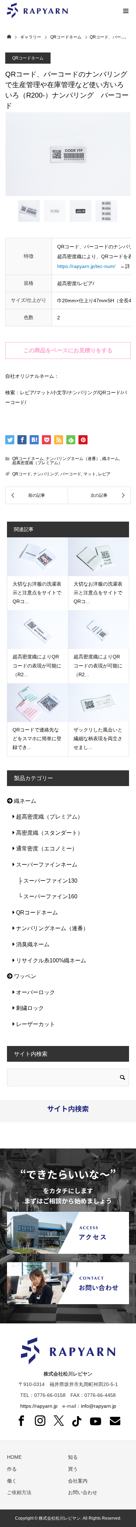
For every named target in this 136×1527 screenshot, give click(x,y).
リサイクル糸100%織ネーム (50, 960)
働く (12, 1481)
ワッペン (24, 976)
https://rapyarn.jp (39, 1406)
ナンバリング (45, 474)
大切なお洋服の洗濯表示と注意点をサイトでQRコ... (37, 592)
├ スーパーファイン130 (45, 881)
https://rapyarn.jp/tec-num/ (86, 266)
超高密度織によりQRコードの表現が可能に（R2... (37, 665)
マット (89, 474)
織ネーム (110, 458)
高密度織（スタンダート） (49, 833)
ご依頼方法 (19, 1492)
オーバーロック (35, 992)
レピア (104, 474)
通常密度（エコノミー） (46, 848)
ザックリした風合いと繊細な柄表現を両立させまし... (98, 738)
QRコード (21, 474)
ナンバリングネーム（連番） (73, 458)
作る (12, 1469)
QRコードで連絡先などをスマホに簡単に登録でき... (37, 738)
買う (73, 1469)
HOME (14, 1457)
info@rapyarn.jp (98, 1406)
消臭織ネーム (32, 944)
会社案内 (78, 1481)
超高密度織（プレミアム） (37, 462)
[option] (68, 154)
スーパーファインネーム (46, 865)
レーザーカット (35, 1024)
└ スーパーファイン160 (45, 896)
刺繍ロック (29, 1008)
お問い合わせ (82, 1492)
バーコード (70, 474)
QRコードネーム (28, 58)
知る (73, 1457)
